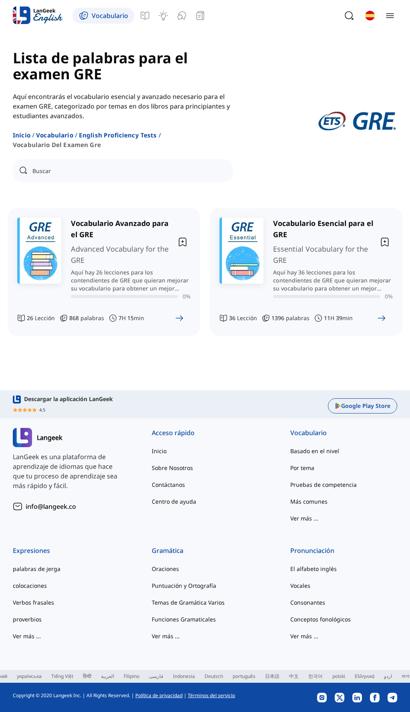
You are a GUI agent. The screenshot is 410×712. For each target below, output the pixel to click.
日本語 (272, 676)
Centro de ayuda (174, 501)
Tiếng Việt (62, 676)
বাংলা (405, 676)
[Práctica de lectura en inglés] (200, 16)
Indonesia (184, 676)
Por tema (302, 468)
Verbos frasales (33, 602)
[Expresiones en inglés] (163, 16)
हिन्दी (87, 676)
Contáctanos (168, 484)
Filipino (131, 676)
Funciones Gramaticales (184, 619)
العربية (107, 676)
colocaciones (30, 585)
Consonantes (307, 602)
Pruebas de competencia (323, 484)
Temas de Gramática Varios (188, 602)
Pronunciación (312, 550)
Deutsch (214, 676)
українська (29, 676)
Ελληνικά (364, 676)
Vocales (300, 585)
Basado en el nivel (314, 451)
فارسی (156, 676)
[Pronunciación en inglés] (182, 16)
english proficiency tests (118, 135)
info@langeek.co (51, 506)
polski (338, 676)
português (244, 676)
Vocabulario (54, 135)
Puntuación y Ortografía (184, 585)
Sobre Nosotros (172, 468)
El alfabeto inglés (313, 569)
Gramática (167, 550)
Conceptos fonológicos (320, 619)
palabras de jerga (36, 569)
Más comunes (309, 501)
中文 (294, 676)
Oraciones (165, 569)
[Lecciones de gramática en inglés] (145, 16)
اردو (388, 676)
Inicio (21, 135)
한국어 (315, 676)
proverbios (27, 619)
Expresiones (31, 550)
